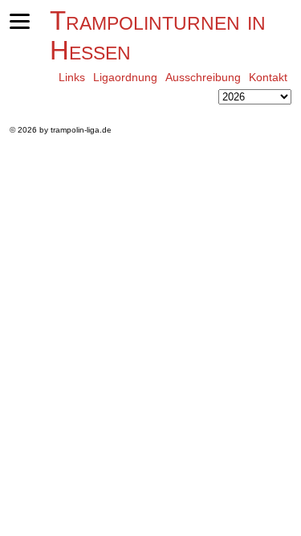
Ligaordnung (125, 77)
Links (72, 77)
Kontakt (268, 77)
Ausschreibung (203, 77)
